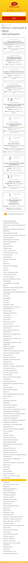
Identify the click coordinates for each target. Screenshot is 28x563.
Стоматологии (7, 317)
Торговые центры (8, 473)
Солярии (6, 433)
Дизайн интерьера (9, 346)
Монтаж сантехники (9, 357)
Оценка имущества (9, 407)
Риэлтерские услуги (9, 368)
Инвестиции (7, 465)
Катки (5, 261)
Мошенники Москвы (9, 450)
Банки (5, 398)
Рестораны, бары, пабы (10, 253)
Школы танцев (7, 387)
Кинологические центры (10, 530)
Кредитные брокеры (9, 493)
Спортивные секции (9, 381)
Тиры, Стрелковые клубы (10, 272)
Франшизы (6, 482)
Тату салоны (7, 532)
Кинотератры (7, 257)
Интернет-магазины (9, 448)
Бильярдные (7, 298)
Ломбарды (6, 402)
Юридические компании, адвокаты (14, 429)
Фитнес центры (8, 324)
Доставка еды (7, 503)
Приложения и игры (9, 551)
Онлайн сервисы (8, 536)
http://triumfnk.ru (19, 107)
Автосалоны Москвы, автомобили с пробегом (14, 230)
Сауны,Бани (6, 319)
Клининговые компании (10, 440)
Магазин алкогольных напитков (13, 517)
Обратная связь (10, 10)
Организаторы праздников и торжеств (12, 459)
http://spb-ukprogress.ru (19, 127)
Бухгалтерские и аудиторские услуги (14, 409)
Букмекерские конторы (10, 499)
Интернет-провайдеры (10, 418)
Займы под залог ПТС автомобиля (13, 525)
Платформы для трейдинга (11, 411)
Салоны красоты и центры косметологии (11, 327)
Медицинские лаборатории (11, 334)
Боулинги (6, 296)
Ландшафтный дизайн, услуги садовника (12, 343)
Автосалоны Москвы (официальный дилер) (14, 226)
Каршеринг (6, 469)
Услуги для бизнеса (9, 501)
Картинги (6, 270)
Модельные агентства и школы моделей (12, 445)
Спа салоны (6, 315)
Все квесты (6, 263)
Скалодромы (7, 281)
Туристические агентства (11, 484)
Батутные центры (8, 276)
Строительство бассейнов (11, 353)
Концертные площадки (10, 266)
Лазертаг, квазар (8, 435)
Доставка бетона (8, 364)
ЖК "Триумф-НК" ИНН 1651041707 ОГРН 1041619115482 (14, 105)
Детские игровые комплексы (12, 279)
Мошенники (7, 527)
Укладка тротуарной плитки (11, 359)
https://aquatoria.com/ (19, 73)
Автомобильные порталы (11, 239)
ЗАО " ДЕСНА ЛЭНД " (14, 143)
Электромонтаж (8, 355)
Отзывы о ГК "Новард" (14, 181)
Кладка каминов (8, 348)
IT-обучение (6, 379)
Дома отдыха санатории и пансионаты (11, 331)
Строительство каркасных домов (13, 351)
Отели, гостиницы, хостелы (11, 476)
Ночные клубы (7, 255)
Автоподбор (7, 510)
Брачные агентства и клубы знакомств (11, 544)
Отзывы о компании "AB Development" (14, 200)
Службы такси (7, 248)
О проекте (19, 10)
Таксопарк (6, 549)
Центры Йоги (7, 336)
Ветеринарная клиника (10, 553)
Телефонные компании (10, 422)
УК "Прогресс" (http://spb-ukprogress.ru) (14, 124)
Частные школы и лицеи (10, 372)
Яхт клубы (6, 300)
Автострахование (8, 237)
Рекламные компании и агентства (13, 462)
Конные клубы (7, 311)
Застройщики (7, 480)
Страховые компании (9, 400)
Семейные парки (8, 304)
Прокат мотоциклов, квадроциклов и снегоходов (14, 293)
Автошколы (6, 244)
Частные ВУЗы (7, 375)
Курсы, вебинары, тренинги (11, 521)
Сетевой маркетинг (9, 538)
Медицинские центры (10, 313)
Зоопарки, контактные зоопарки (13, 287)
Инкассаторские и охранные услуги (14, 413)
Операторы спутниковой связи (12, 424)
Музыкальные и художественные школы (13, 384)
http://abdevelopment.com (14, 204)
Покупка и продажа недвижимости (13, 366)
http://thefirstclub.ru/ (19, 166)
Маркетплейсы (7, 547)
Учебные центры (8, 523)
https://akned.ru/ (19, 60)
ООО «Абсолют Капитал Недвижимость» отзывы (14, 57)
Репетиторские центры (10, 389)
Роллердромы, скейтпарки (11, 283)
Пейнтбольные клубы (9, 274)
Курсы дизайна (7, 396)
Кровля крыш (7, 362)
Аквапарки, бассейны (9, 259)
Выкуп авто (6, 508)
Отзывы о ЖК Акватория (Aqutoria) (14, 71)
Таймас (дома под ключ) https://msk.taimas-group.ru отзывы (14, 42)
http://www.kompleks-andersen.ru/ (17, 146)
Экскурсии (6, 302)
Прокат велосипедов (9, 442)
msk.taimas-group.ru (19, 44)
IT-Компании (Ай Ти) (9, 495)
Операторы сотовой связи (11, 416)
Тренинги (6, 392)
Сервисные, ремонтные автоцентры (14, 235)
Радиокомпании (8, 427)
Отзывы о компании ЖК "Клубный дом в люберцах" (14, 163)
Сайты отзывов (7, 431)
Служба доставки (8, 514)
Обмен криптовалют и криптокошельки (10, 489)
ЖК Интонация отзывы (14, 86)
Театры (5, 268)
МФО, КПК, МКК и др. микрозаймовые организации (14, 455)
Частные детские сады (10, 370)
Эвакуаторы (6, 486)
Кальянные (6, 467)
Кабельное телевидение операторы (14, 420)
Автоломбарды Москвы (10, 233)
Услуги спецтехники (9, 250)
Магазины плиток (8, 512)
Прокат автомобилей (9, 242)
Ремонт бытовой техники (11, 506)
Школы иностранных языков (12, 377)
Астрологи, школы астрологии (12, 519)
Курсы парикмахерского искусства (13, 394)
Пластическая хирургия (10, 534)
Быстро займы (7, 471)
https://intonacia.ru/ (19, 88)
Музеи (5, 285)
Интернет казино (8, 497)
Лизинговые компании (10, 405)
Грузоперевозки (8, 246)
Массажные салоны (9, 322)
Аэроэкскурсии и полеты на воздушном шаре (11, 307)
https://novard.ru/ (19, 183)
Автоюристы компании (10, 452)
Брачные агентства (9, 541)
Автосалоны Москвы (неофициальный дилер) (10, 222)
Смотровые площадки (10, 290)
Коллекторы (7, 478)
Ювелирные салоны (9, 437)
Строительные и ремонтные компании (12, 339)
